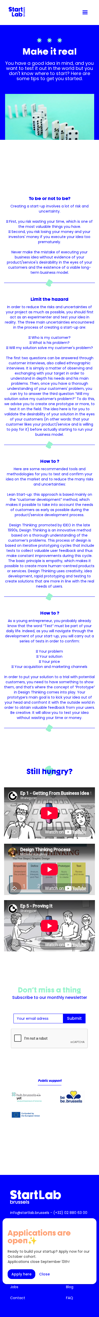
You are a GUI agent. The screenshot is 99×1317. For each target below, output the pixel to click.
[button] (85, 12)
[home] (15, 11)
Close (44, 1274)
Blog (69, 1286)
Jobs (14, 1286)
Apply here (21, 1274)
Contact (17, 1297)
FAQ (69, 1297)
